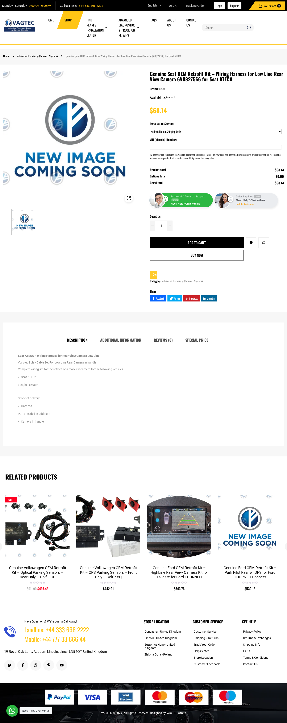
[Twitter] (9, 665)
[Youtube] (61, 665)
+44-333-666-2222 (91, 5)
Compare (63, 514)
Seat (162, 89)
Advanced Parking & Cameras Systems (37, 56)
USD (171, 5)
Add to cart (197, 242)
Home (6, 56)
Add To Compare (263, 242)
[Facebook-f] (22, 665)
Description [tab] (77, 340)
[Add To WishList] (251, 242)
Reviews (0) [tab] (163, 340)
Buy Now (197, 255)
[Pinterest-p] (48, 665)
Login (219, 5)
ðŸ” (129, 198)
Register (234, 5)
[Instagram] (35, 665)
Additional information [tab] (120, 340)
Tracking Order (195, 5)
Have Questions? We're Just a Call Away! (50, 621)
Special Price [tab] (196, 340)
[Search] (249, 27)
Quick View (63, 524)
